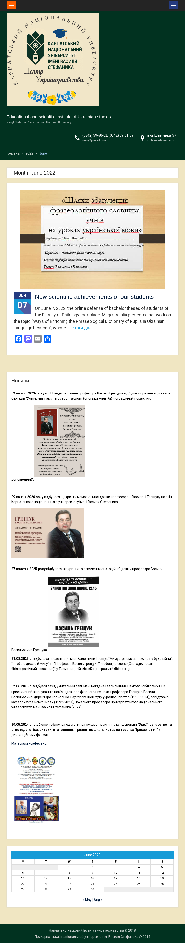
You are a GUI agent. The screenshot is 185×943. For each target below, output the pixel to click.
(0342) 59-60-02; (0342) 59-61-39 (107, 135)
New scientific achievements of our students (94, 296)
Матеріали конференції (29, 743)
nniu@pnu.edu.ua (94, 140)
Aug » (98, 900)
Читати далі (80, 327)
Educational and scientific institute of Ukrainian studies (59, 116)
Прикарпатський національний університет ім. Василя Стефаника (86, 937)
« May (87, 900)
